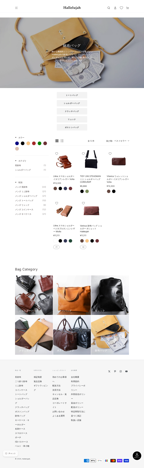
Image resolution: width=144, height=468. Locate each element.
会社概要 (75, 377)
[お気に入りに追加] (56, 153)
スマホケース (21, 433)
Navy (65, 188)
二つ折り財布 (21, 381)
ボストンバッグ (72, 127)
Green (70, 241)
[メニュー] (16, 8)
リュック (72, 119)
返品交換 (38, 381)
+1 (56, 247)
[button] (108, 8)
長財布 (18, 377)
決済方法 (56, 390)
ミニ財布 (19, 385)
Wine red (97, 241)
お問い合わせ (58, 411)
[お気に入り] (121, 8)
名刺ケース (20, 429)
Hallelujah (26, 459)
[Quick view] (73, 170)
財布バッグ (20, 416)
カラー (21, 137)
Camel (87, 241)
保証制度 (38, 377)
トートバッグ (72, 95)
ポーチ (18, 437)
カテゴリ (22, 161)
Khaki (87, 191)
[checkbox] (17, 143)
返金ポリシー (77, 403)
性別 (20, 182)
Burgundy (70, 188)
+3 (83, 247)
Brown (55, 188)
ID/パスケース (21, 441)
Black (60, 188)
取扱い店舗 (76, 420)
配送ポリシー (77, 407)
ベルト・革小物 (22, 446)
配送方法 (56, 385)
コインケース (21, 390)
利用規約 (75, 381)
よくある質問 (58, 416)
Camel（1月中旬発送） (55, 241)
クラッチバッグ (72, 111)
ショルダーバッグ (72, 103)
